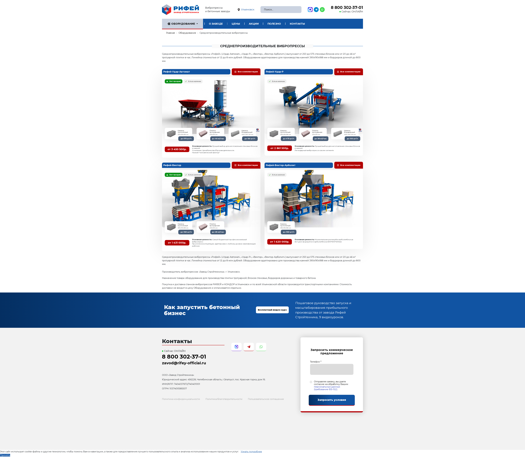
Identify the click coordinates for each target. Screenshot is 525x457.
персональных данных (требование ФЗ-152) (327, 388)
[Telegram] (316, 9)
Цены (236, 23)
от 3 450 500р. (177, 149)
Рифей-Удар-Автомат (176, 71)
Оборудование (183, 23)
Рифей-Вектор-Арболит (280, 165)
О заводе (216, 23)
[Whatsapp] (322, 9)
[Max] (310, 9)
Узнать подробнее (251, 451)
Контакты (297, 23)
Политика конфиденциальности (181, 399)
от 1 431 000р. (177, 242)
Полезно (274, 23)
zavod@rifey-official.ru (184, 363)
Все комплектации (248, 71)
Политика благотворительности (223, 399)
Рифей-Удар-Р (274, 71)
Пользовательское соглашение (266, 399)
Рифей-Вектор (172, 165)
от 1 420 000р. (279, 241)
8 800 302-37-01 (347, 7)
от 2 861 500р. (279, 148)
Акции (254, 23)
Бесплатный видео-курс (272, 309)
